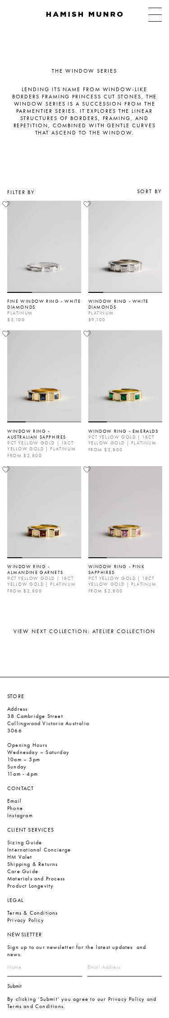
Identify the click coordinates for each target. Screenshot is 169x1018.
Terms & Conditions (32, 912)
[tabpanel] (44, 247)
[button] (6, 204)
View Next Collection (85, 631)
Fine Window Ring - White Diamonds (44, 304)
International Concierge (39, 849)
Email (14, 801)
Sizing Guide (24, 842)
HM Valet (19, 857)
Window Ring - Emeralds (123, 431)
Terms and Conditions (35, 1006)
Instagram (20, 815)
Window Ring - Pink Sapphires (116, 569)
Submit (14, 986)
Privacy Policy (25, 920)
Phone (15, 808)
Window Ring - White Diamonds (118, 304)
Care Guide (22, 871)
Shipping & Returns (32, 864)
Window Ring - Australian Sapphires (36, 434)
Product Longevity (30, 885)
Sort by (149, 191)
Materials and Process (36, 878)
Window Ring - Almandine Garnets (35, 569)
